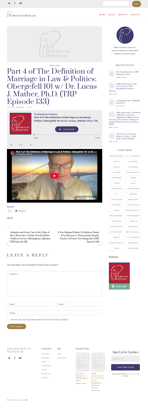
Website (12, 313)
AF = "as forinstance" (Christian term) (133, 156)
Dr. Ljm (133, 183)
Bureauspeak (133, 161)
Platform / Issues (133, 205)
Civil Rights (117, 172)
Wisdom (116, 248)
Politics (116, 210)
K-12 (116, 194)
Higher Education (133, 188)
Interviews (45, 377)
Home (102, 15)
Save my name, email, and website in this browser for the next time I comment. (39, 320)
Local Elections (116, 199)
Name (12, 304)
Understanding (133, 243)
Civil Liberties (133, 167)
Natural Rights (133, 199)
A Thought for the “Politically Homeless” (128, 102)
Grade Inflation (116, 188)
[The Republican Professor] (21, 16)
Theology (116, 237)
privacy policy (132, 374)
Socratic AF (133, 221)
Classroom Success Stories (133, 172)
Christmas (116, 167)
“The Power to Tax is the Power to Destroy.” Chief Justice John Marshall (126, 136)
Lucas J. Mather (15, 107)
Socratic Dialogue (116, 226)
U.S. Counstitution (133, 237)
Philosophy (116, 205)
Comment (13, 274)
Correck (133, 177)
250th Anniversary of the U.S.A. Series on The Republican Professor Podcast (123, 87)
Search (136, 4)
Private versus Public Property (133, 210)
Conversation (116, 177)
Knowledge (133, 194)
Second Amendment (133, 215)
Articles (123, 15)
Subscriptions (61, 358)
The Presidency (133, 226)
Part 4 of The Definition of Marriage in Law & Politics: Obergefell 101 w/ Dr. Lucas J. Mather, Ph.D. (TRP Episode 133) (52, 86)
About (111, 15)
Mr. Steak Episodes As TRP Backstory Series (127, 73)
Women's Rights (133, 248)
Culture (116, 183)
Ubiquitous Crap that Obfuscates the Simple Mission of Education (116, 243)
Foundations (45, 354)
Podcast (135, 15)
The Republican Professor (133, 232)
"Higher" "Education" (117, 156)
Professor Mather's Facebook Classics (116, 215)
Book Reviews (46, 374)
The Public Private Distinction (116, 232)
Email (62, 304)
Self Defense (116, 221)
